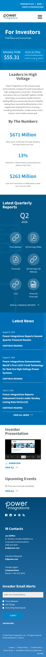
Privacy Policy (22, 647)
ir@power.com (11, 559)
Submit (13, 615)
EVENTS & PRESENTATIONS (32, 7)
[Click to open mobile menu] (40, 16)
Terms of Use (8, 650)
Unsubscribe (8, 623)
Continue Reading (12, 346)
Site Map (40, 653)
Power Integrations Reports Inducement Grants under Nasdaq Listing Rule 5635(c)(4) (21, 398)
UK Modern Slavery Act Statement (29, 650)
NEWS (39, 4)
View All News (21, 415)
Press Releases (11, 601)
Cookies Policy (36, 647)
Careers (11, 647)
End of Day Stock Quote (15, 608)
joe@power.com (12, 548)
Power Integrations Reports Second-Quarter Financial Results (23, 338)
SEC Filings (10, 605)
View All (9, 467)
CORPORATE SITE (27, 4)
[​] (6, 515)
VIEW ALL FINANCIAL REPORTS (23, 305)
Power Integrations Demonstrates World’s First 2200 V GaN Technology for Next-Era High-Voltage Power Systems (23, 367)
